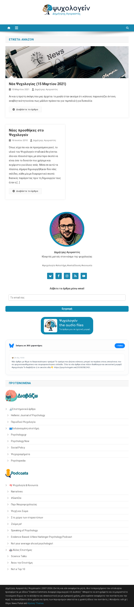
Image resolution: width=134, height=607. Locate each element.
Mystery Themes (36, 603)
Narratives (17, 491)
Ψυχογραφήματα (20, 454)
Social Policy (18, 447)
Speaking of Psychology (24, 530)
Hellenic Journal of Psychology (28, 415)
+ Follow (120, 346)
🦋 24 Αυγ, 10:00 (18, 358)
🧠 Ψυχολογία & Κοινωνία (23, 485)
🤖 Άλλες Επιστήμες (20, 550)
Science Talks (19, 556)
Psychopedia (18, 460)
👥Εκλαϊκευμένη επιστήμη (24, 428)
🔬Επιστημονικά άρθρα (22, 409)
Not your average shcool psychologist (32, 543)
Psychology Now (20, 441)
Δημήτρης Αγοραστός (46, 89)
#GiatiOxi (16, 498)
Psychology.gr (19, 434)
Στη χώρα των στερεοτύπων (27, 517)
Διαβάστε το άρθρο (27, 109)
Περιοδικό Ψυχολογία (23, 422)
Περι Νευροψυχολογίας (24, 504)
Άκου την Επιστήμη (22, 562)
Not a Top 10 (18, 569)
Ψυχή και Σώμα (19, 511)
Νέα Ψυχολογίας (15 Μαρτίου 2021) (37, 84)
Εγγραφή (67, 308)
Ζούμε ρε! (16, 524)
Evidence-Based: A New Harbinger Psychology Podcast (41, 536)
